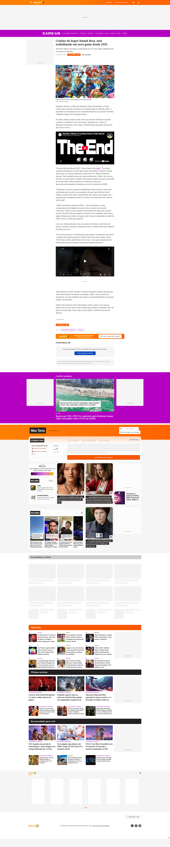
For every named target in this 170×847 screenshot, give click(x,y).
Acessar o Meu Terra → (54, 430)
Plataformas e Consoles (68, 330)
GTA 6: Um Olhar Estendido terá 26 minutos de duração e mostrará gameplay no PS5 (99, 745)
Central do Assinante (121, 2)
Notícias (58, 413)
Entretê (68, 657)
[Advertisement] (127, 710)
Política (68, 644)
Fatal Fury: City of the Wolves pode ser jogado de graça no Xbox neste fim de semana (47, 710)
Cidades (97, 644)
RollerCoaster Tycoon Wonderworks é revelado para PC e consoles (46, 759)
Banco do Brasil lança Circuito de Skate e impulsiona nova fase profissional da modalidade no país (75, 759)
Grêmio (68, 631)
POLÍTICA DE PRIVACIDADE (101, 825)
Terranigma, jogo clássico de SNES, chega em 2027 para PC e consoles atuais (70, 745)
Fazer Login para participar (85, 353)
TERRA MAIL (109, 2)
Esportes (70, 754)
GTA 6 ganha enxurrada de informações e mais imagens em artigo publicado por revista (42, 745)
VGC (98, 168)
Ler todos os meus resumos (104, 456)
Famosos (39, 631)
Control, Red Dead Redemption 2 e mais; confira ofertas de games (42, 696)
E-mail (133, 2)
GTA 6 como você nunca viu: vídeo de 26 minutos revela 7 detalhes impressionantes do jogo (76, 710)
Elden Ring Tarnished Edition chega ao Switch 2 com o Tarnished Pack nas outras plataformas (104, 710)
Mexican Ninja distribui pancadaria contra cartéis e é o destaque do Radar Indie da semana (98, 696)
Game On (80, 330)
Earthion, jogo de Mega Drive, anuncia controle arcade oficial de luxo (103, 758)
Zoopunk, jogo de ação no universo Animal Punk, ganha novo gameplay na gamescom (69, 696)
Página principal (39, 2)
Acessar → (51, 479)
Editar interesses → (135, 438)
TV (38, 644)
